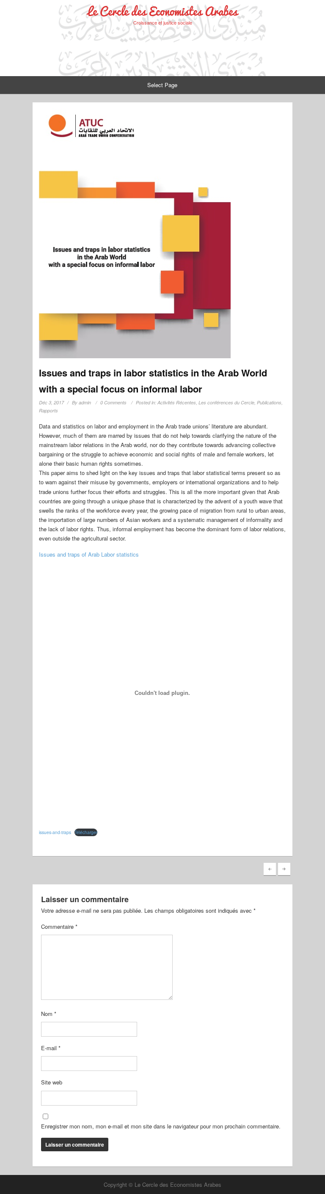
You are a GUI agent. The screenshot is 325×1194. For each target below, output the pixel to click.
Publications (269, 402)
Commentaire (59, 926)
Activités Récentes (176, 402)
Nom (48, 1014)
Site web (51, 1082)
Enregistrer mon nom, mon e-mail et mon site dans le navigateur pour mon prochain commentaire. (161, 1126)
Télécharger (85, 832)
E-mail (51, 1048)
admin (85, 402)
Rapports (48, 410)
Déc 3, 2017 (51, 402)
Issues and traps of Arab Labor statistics (89, 554)
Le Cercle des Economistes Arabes (162, 11)
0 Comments (113, 402)
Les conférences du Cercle (226, 402)
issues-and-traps (55, 832)
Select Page (162, 85)
